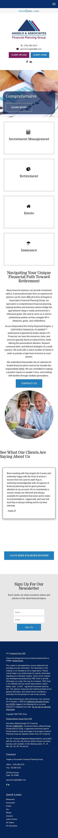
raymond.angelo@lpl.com (31, 49)
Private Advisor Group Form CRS (19, 719)
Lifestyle (9, 816)
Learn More (19, 107)
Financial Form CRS (17, 653)
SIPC (21, 726)
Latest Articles (11, 819)
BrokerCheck (18, 661)
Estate (8, 806)
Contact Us (29, 383)
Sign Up (29, 627)
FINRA (15, 726)
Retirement (10, 799)
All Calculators (11, 826)
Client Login (40, 55)
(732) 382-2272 (30, 46)
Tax (7, 809)
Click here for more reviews (29, 555)
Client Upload (19, 55)
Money (8, 813)
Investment (10, 803)
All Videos (10, 823)
